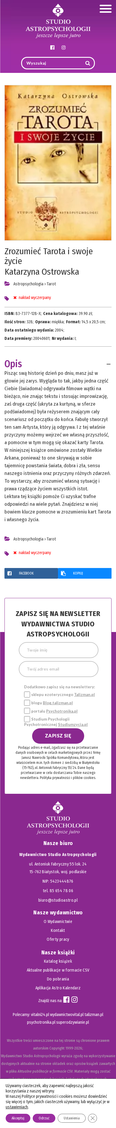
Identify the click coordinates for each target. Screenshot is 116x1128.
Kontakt (58, 930)
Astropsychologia (28, 284)
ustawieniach (17, 1107)
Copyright (57, 1048)
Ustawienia (72, 1118)
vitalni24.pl (40, 1014)
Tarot (51, 284)
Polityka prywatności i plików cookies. (68, 778)
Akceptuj (18, 1118)
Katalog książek (58, 961)
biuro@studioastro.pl (58, 900)
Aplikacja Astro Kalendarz (58, 988)
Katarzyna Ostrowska (41, 271)
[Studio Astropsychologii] (58, 20)
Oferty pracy (58, 939)
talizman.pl (93, 1014)
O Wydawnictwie (58, 921)
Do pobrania (58, 979)
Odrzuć (44, 1118)
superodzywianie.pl (72, 1022)
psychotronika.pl (41, 1022)
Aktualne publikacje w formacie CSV (58, 970)
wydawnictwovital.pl (67, 1014)
